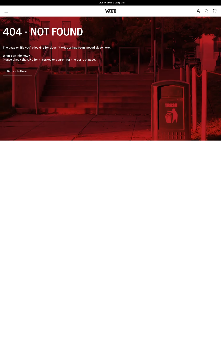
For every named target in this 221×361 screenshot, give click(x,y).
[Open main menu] (6, 11)
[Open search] (206, 11)
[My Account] (198, 11)
